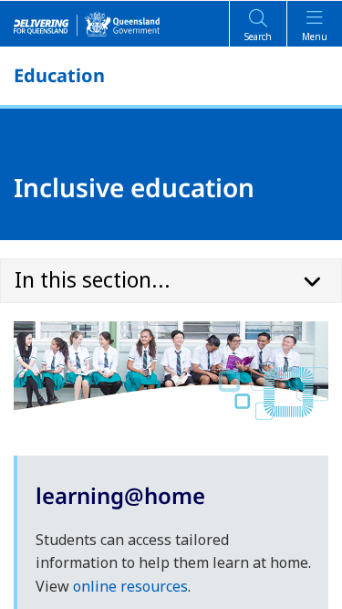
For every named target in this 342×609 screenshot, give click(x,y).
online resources (130, 586)
